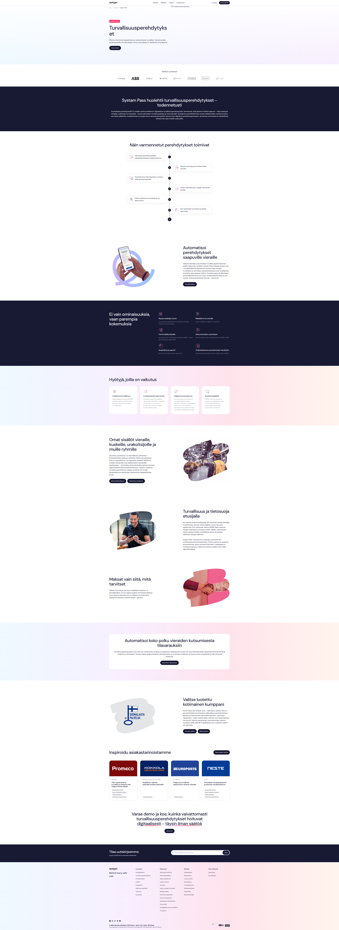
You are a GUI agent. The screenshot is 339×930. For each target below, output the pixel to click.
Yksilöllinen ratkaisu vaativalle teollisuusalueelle (153, 783)
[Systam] (117, 3)
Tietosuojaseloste (113, 927)
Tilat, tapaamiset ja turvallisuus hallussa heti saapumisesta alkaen (121, 784)
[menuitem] (156, 3)
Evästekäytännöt (123, 927)
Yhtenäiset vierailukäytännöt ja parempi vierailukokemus (215, 783)
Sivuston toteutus (157, 927)
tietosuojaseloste (138, 927)
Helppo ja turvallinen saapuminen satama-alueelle (184, 783)
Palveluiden (131, 927)
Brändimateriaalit (147, 927)
